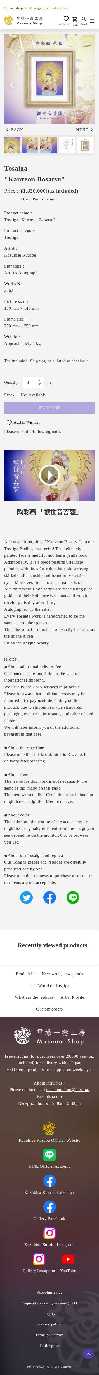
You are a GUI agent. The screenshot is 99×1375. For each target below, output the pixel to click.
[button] (87, 84)
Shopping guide (50, 1292)
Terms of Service (49, 1335)
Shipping (38, 361)
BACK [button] (17, 129)
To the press (50, 1346)
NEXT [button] (82, 129)
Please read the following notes (32, 431)
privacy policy (50, 1324)
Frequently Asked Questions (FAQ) (49, 1303)
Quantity (11, 383)
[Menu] (92, 20)
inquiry (49, 1314)
